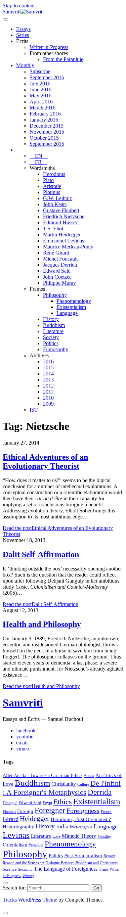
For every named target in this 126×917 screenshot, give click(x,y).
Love (56, 836)
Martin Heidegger (62, 234)
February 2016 (45, 114)
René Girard (56, 253)
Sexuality (25, 869)
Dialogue (10, 802)
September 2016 (47, 77)
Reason (109, 856)
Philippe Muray (59, 283)
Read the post (40, 604)
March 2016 (42, 107)
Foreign (25, 811)
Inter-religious (81, 827)
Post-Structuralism (83, 855)
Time (103, 869)
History (51, 319)
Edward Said (57, 271)
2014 (48, 373)
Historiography (18, 826)
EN (39, 156)
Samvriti (23, 703)
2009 (48, 404)
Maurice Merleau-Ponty (68, 246)
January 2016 (44, 120)
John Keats (55, 204)
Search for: (14, 887)
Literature (53, 331)
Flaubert (9, 811)
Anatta (89, 775)
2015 (48, 367)
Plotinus (51, 192)
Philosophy (55, 295)
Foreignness (83, 810)
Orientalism (15, 844)
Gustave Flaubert (61, 210)
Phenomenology (73, 301)
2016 (48, 361)
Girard (10, 819)
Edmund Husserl (61, 222)
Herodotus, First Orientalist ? (81, 819)
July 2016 (40, 83)
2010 (48, 398)
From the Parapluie (63, 59)
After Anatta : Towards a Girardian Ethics (42, 775)
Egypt (47, 802)
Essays (23, 29)
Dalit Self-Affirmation (41, 554)
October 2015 (44, 138)
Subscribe (40, 71)
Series (22, 35)
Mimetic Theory (79, 836)
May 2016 (40, 95)
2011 (48, 392)
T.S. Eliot (53, 228)
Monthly (25, 65)
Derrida (100, 792)
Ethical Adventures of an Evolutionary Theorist (45, 461)
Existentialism (71, 307)
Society (51, 337)
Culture (83, 784)
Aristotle (52, 186)
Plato (48, 180)
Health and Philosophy (42, 624)
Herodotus (54, 174)
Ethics (62, 802)
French (106, 812)
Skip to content (19, 5)
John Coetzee (57, 277)
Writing (28, 876)
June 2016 (40, 89)
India (62, 826)
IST (34, 410)
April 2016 (41, 101)
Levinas (16, 834)
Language (67, 313)
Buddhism (54, 325)
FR (38, 162)
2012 (48, 385)
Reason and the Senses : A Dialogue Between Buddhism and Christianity (60, 863)
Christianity (63, 784)
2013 (48, 379)
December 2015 (47, 126)
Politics (50, 343)
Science (10, 869)
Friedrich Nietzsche (63, 216)
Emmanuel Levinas (63, 240)
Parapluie (36, 845)
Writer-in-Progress (49, 47)
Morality (104, 836)
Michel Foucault (60, 259)
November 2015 (47, 132)
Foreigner (50, 810)
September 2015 (47, 144)
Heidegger (34, 818)
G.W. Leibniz (57, 198)
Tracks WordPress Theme (30, 900)
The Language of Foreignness (65, 869)
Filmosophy (55, 349)
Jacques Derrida (60, 265)
